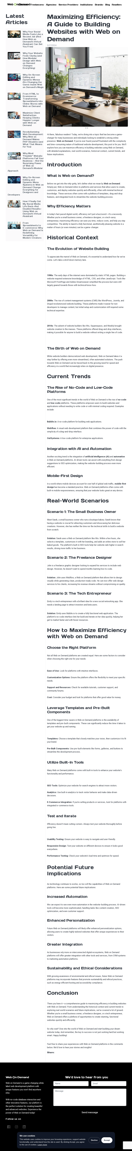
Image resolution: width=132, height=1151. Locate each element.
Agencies (51, 4)
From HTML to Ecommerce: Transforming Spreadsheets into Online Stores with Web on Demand (33, 100)
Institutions (86, 4)
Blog (107, 4)
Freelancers (37, 4)
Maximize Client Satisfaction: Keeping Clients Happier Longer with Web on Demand (31, 119)
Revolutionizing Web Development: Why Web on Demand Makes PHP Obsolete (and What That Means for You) (33, 139)
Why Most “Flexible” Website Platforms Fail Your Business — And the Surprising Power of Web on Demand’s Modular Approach (26, 162)
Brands (99, 4)
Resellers (116, 4)
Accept (107, 1140)
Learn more (42, 1145)
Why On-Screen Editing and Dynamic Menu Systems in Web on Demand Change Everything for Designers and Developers (26, 186)
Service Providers (68, 4)
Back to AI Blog (85, 1058)
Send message (90, 1112)
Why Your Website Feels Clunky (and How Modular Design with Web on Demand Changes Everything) (33, 60)
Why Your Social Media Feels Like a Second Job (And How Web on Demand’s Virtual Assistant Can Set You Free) (33, 39)
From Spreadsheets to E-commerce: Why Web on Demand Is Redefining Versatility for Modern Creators (33, 230)
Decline (94, 1140)
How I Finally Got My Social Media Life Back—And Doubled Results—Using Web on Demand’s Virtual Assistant (32, 208)
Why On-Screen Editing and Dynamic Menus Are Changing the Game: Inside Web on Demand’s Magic (33, 80)
